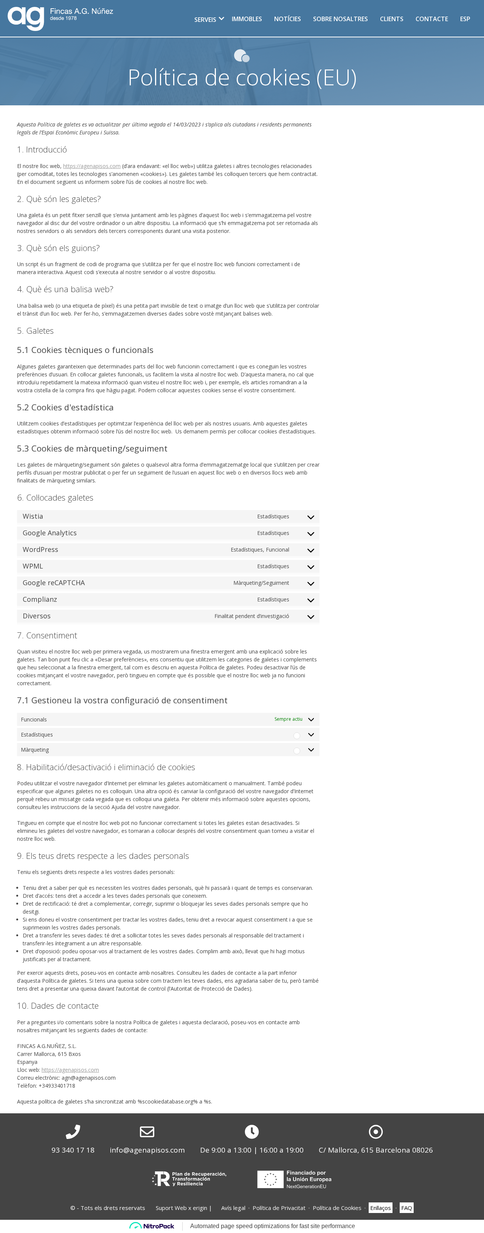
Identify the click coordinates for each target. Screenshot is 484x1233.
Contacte (432, 19)
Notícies (287, 19)
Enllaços (380, 1207)
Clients (391, 19)
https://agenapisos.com (92, 166)
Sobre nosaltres (340, 19)
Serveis (205, 19)
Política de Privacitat (279, 1207)
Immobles (247, 19)
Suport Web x (181, 1207)
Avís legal (233, 1207)
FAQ (406, 1207)
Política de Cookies (337, 1207)
